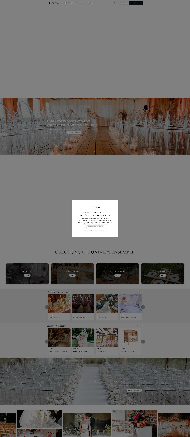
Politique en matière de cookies (99, 224)
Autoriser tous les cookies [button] (95, 227)
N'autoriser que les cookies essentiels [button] (95, 230)
